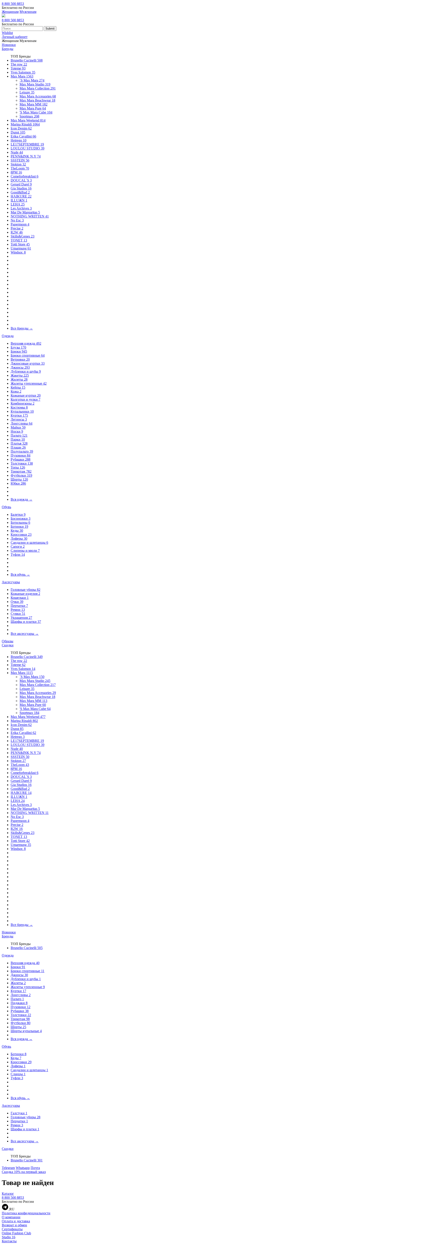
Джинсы (20, 367)
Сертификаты (12, 1229)
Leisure (27, 92)
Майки (18, 427)
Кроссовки (21, 534)
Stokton (18, 164)
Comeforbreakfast (24, 176)
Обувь (6, 507)
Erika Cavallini (23, 136)
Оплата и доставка (16, 1221)
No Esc (17, 220)
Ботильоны (20, 522)
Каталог (8, 1193)
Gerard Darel (21, 184)
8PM (16, 172)
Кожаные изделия (25, 594)
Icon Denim (21, 128)
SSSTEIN (20, 160)
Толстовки (22, 463)
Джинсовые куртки (28, 363)
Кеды (17, 530)
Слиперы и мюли (25, 550)
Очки (17, 602)
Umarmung (21, 248)
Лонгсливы (21, 423)
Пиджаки (19, 1003)
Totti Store (20, 244)
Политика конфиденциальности (26, 1213)
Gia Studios (21, 188)
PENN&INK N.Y (26, 156)
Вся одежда (21, 499)
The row (19, 64)
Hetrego (18, 140)
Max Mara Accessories (38, 96)
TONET (19, 240)
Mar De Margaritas (25, 212)
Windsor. (18, 252)
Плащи (18, 447)
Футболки (21, 475)
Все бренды (22, 328)
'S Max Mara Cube (36, 112)
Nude (17, 152)
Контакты (9, 1241)
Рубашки (20, 459)
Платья (19, 443)
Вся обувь (20, 574)
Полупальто (22, 451)
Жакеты (20, 375)
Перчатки (19, 606)
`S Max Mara (32, 80)
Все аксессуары (25, 633)
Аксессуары (11, 582)
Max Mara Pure (33, 108)
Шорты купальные (26, 1031)
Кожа (16, 391)
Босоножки (20, 518)
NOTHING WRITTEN (30, 216)
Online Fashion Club (16, 1233)
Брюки (19, 351)
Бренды (7, 49)
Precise (17, 228)
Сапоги (18, 546)
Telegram (8, 1168)
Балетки (18, 514)
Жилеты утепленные (29, 383)
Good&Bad (20, 192)
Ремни (18, 610)
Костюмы (19, 407)
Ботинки (19, 526)
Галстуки (19, 1113)
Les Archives (21, 208)
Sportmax (29, 116)
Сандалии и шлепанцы (29, 542)
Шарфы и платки (26, 621)
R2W (17, 232)
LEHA (18, 204)
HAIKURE (21, 196)
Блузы (18, 347)
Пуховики (20, 455)
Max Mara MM (33, 104)
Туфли (18, 554)
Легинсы (19, 419)
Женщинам (10, 12)
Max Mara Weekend (28, 120)
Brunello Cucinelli (27, 60)
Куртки (19, 415)
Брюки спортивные (28, 355)
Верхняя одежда (26, 343)
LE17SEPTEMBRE (27, 144)
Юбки (18, 483)
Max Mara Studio (35, 84)
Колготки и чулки (25, 399)
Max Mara (22, 76)
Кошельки (20, 598)
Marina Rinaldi (25, 124)
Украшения (21, 618)
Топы (18, 467)
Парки (18, 439)
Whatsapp (23, 1168)
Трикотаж (21, 471)
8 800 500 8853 (13, 4)
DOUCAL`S (21, 180)
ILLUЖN (19, 200)
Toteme (18, 68)
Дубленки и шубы (26, 371)
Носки (17, 431)
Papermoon (20, 224)
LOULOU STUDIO (27, 148)
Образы (7, 641)
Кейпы (18, 387)
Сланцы (18, 1074)
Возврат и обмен (14, 1225)
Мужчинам (28, 12)
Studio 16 (8, 1237)
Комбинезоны (22, 403)
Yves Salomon (23, 72)
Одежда (8, 336)
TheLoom (20, 168)
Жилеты (19, 379)
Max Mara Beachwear (37, 100)
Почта (35, 1168)
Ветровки (20, 359)
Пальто (19, 435)
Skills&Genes (22, 236)
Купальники (22, 411)
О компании (11, 1217)
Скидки (8, 645)
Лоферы (19, 538)
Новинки (9, 45)
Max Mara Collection (38, 88)
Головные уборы (25, 590)
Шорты (19, 479)
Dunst (18, 132)
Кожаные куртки (26, 395)
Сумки (18, 614)
